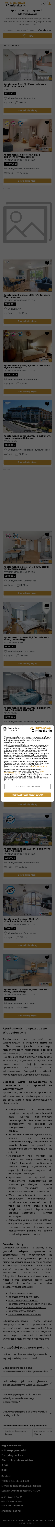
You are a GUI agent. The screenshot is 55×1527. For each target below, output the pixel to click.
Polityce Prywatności (40, 766)
